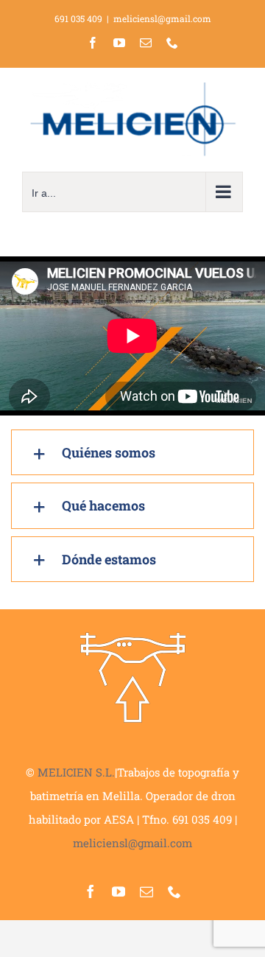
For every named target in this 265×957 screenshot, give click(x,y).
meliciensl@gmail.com (162, 18)
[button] (132, 452)
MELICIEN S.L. (76, 772)
